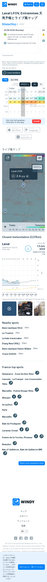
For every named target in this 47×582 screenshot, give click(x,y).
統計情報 (14, 80)
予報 (5, 80)
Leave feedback (13, 73)
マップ (23, 511)
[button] (35, 248)
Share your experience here (32, 463)
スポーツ (23, 516)
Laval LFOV (16, 171)
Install (36, 121)
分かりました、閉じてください (31, 567)
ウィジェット (23, 521)
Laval (6, 244)
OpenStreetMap (31, 221)
